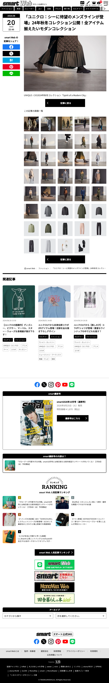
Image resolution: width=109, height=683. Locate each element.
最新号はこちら (72, 418)
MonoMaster (52, 671)
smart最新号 (82, 3)
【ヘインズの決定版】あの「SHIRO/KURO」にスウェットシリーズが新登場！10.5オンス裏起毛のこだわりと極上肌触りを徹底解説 (35, 521)
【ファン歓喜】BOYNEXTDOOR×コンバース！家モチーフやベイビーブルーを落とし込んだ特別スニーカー (88, 521)
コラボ (13, 349)
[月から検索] (81, 616)
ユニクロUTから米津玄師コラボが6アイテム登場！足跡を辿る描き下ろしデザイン (53, 328)
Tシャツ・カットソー (46, 342)
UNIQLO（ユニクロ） (11, 345)
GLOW (24, 671)
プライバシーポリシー (75, 651)
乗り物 (67, 8)
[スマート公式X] (44, 385)
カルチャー (77, 8)
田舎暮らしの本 (66, 671)
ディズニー (23, 349)
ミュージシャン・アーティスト (50, 354)
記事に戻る (65, 103)
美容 (18, 8)
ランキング (94, 3)
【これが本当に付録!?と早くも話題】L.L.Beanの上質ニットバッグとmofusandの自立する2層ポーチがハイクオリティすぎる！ (35, 539)
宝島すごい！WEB (82, 671)
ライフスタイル (92, 8)
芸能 (49, 8)
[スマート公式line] (71, 385)
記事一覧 (88, 3)
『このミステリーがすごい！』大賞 (23, 675)
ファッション (6, 8)
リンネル (77, 667)
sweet (49, 667)
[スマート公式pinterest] (58, 385)
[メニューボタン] (105, 3)
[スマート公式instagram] (51, 385)
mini (56, 667)
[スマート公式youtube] (65, 385)
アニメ (24, 345)
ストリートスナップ (99, 3)
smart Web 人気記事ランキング (54, 552)
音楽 (53, 359)
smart (42, 671)
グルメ (58, 8)
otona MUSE (14, 671)
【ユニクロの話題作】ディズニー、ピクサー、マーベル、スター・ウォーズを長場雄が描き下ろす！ (18, 329)
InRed (23, 667)
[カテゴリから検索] (28, 616)
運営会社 (44, 651)
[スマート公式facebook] (37, 385)
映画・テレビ (44, 359)
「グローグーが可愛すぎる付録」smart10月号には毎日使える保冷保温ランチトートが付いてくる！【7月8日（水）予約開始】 (35, 504)
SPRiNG (98, 667)
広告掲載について (54, 654)
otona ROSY (88, 667)
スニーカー (29, 8)
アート (5, 349)
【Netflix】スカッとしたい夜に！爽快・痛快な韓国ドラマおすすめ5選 (88, 503)
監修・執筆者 (29, 651)
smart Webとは (12, 651)
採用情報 (57, 651)
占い (40, 8)
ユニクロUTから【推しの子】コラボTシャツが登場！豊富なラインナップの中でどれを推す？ (89, 328)
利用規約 (94, 651)
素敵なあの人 (66, 667)
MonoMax (33, 671)
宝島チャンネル (13, 667)
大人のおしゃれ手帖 (36, 667)
